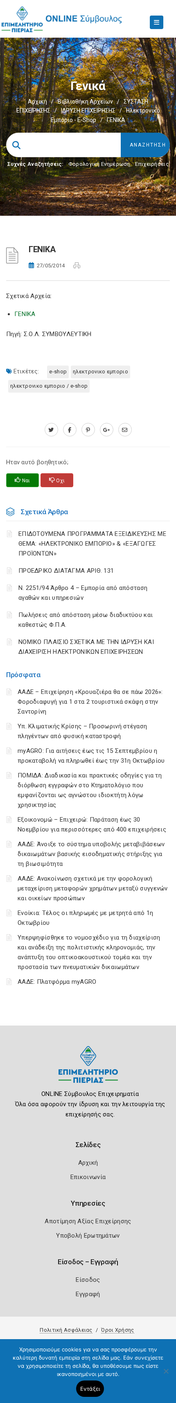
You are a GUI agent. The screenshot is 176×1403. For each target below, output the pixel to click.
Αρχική (37, 101)
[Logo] (88, 1070)
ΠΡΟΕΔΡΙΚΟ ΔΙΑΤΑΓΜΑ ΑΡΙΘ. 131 (66, 570)
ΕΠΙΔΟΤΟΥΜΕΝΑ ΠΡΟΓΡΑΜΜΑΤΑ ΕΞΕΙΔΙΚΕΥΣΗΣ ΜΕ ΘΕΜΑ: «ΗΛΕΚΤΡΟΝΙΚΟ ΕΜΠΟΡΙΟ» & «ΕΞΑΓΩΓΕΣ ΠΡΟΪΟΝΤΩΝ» (92, 543)
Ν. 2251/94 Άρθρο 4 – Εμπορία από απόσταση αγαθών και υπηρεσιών (82, 592)
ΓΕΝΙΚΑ (25, 314)
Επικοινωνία (88, 1177)
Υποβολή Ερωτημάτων (88, 1235)
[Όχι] (166, 1375)
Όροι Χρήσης (117, 1330)
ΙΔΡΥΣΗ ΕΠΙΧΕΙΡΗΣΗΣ (88, 110)
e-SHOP (58, 371)
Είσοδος (88, 1279)
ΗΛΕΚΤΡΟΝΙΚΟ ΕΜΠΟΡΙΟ (100, 371)
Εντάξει (90, 1388)
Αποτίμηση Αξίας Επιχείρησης (88, 1221)
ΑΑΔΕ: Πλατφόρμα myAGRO (57, 981)
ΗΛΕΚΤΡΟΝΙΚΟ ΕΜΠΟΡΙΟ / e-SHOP (49, 386)
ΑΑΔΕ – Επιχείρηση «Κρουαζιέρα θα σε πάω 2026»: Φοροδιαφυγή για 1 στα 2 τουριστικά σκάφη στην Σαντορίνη (90, 701)
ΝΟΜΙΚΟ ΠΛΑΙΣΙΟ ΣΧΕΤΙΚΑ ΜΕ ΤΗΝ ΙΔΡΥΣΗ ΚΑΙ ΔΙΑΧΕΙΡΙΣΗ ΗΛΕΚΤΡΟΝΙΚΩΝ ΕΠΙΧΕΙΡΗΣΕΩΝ (86, 646)
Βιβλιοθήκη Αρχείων (85, 101)
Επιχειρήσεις (152, 164)
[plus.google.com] (106, 430)
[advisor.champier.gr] (125, 430)
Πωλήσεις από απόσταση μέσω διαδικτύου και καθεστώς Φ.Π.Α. (85, 619)
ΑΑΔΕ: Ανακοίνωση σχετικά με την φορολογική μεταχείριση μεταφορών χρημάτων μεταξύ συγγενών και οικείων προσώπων (93, 888)
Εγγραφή (88, 1294)
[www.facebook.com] (70, 430)
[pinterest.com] (88, 430)
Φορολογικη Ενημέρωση (99, 164)
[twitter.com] (51, 430)
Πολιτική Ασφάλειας (66, 1330)
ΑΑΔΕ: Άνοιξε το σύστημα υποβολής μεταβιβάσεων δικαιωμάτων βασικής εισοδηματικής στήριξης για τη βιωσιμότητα (91, 854)
